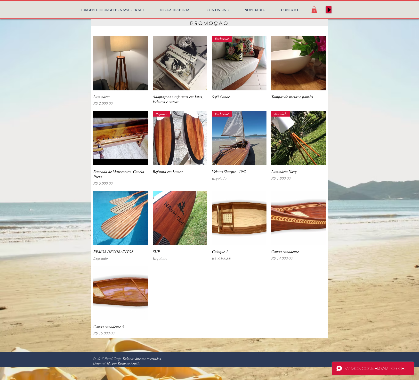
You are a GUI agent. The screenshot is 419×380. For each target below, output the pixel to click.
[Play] (328, 9)
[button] (314, 9)
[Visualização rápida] (120, 63)
